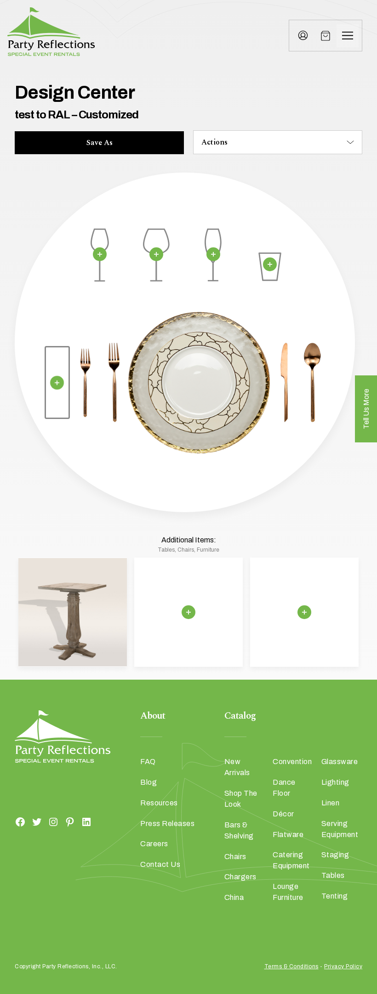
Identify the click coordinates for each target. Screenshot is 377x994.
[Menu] (348, 35)
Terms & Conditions (291, 966)
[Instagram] (53, 822)
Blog (148, 782)
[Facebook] (20, 822)
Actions (214, 142)
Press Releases (167, 823)
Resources (159, 803)
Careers (154, 844)
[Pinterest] (69, 822)
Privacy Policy (343, 966)
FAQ (148, 761)
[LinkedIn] (86, 822)
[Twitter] (36, 822)
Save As (99, 142)
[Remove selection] (99, 254)
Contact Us (160, 864)
